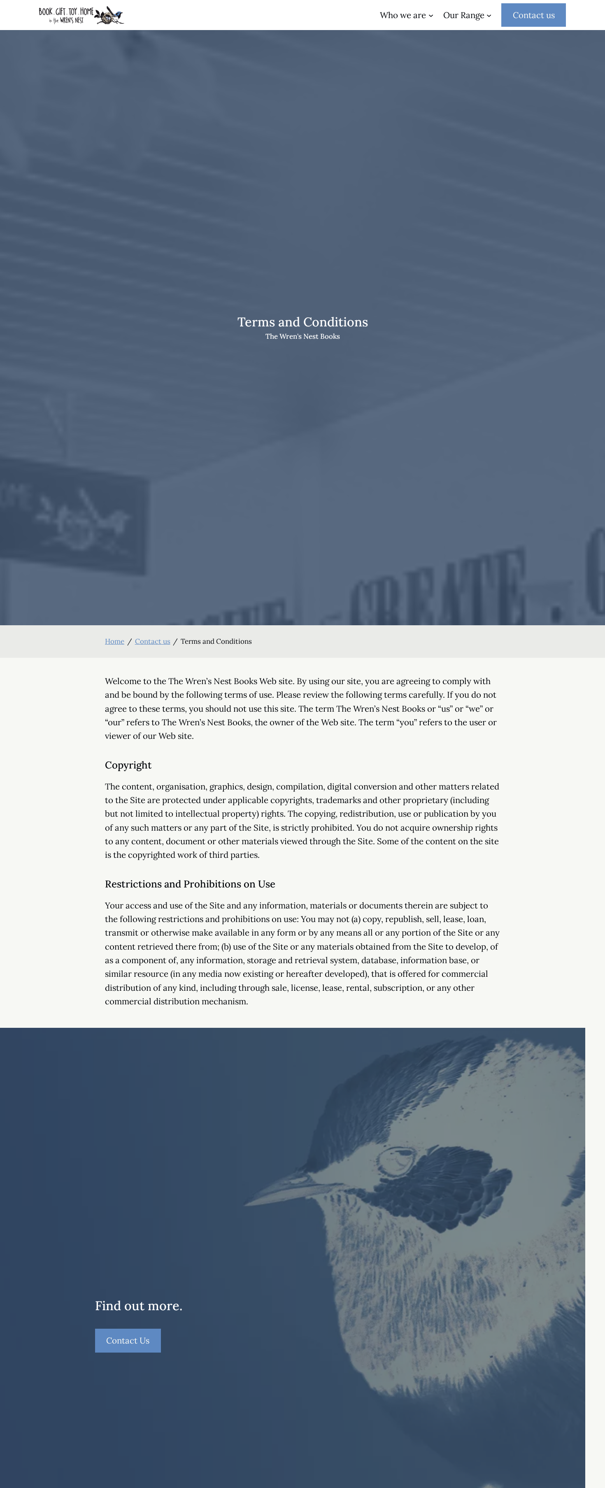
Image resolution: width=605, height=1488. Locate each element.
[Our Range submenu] (488, 15)
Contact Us (133, 1343)
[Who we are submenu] (430, 15)
